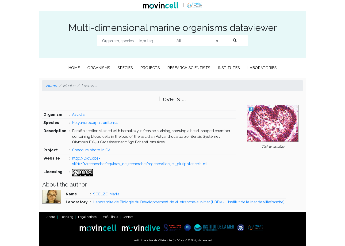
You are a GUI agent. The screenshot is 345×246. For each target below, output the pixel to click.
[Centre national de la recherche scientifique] (188, 227)
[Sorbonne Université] (173, 227)
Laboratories (262, 68)
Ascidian (79, 114)
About (50, 217)
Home (74, 68)
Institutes (229, 68)
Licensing (66, 217)
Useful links (109, 217)
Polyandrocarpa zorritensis (95, 122)
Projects (150, 68)
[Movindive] (142, 227)
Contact (128, 217)
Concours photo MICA (91, 150)
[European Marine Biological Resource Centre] (256, 227)
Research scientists (188, 68)
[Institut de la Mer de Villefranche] (215, 227)
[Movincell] (100, 227)
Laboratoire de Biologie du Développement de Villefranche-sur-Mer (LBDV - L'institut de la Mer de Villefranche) (188, 202)
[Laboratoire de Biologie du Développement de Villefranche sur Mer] (242, 227)
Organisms (98, 68)
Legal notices (87, 217)
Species (125, 68)
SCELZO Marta (106, 194)
